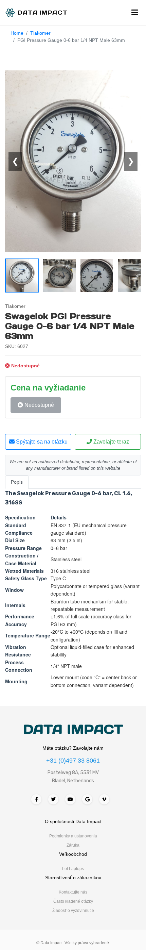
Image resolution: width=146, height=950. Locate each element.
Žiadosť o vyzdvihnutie (73, 910)
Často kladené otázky (73, 901)
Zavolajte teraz (110, 442)
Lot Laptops (73, 868)
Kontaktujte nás (73, 892)
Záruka (73, 845)
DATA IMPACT (73, 729)
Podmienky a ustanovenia (73, 836)
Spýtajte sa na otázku (41, 442)
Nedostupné (38, 405)
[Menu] (135, 12)
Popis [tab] (17, 482)
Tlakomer (40, 33)
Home (17, 33)
